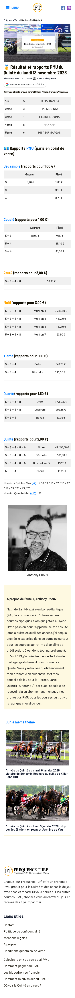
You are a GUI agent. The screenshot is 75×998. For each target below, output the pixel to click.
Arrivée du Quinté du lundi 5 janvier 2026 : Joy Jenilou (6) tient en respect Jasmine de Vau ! (36, 827)
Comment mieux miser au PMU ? (26, 979)
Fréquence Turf (11, 20)
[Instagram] (69, 8)
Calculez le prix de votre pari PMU (27, 959)
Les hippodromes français (22, 972)
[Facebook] (63, 8)
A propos (10, 944)
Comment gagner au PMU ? (22, 966)
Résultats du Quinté (11, 79)
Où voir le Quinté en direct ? (22, 985)
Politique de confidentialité (22, 931)
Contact (9, 925)
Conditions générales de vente (24, 951)
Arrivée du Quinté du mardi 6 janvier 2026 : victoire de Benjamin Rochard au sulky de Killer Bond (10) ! (37, 773)
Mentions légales (15, 938)
